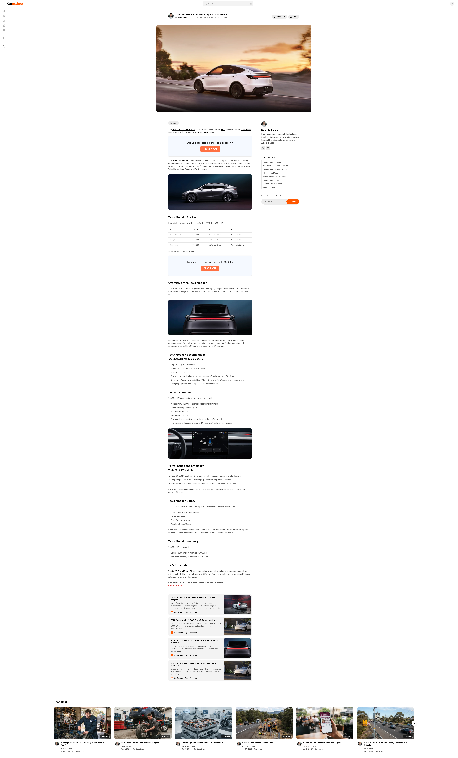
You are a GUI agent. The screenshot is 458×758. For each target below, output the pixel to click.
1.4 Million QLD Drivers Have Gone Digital (322, 743)
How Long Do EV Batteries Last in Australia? (202, 743)
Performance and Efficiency (274, 177)
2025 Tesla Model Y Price (183, 129)
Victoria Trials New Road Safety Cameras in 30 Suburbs (386, 744)
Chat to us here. (175, 585)
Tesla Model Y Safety (272, 180)
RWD (223, 129)
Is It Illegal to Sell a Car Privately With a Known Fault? (82, 744)
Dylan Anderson (184, 17)
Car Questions (78, 751)
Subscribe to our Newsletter (273, 196)
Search (211, 4)
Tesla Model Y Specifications (275, 169)
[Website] (268, 148)
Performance (202, 132)
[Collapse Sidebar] (4, 4)
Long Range (246, 129)
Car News (173, 123)
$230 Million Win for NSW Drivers (257, 743)
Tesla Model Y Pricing (272, 162)
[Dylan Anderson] (171, 16)
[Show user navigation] (452, 4)
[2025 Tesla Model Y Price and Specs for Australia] (248, 177)
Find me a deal (210, 149)
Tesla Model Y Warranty (272, 184)
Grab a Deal (210, 268)
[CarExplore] (15, 3)
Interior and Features (272, 173)
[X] (263, 148)
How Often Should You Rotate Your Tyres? (140, 743)
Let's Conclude (269, 187)
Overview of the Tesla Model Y (275, 166)
